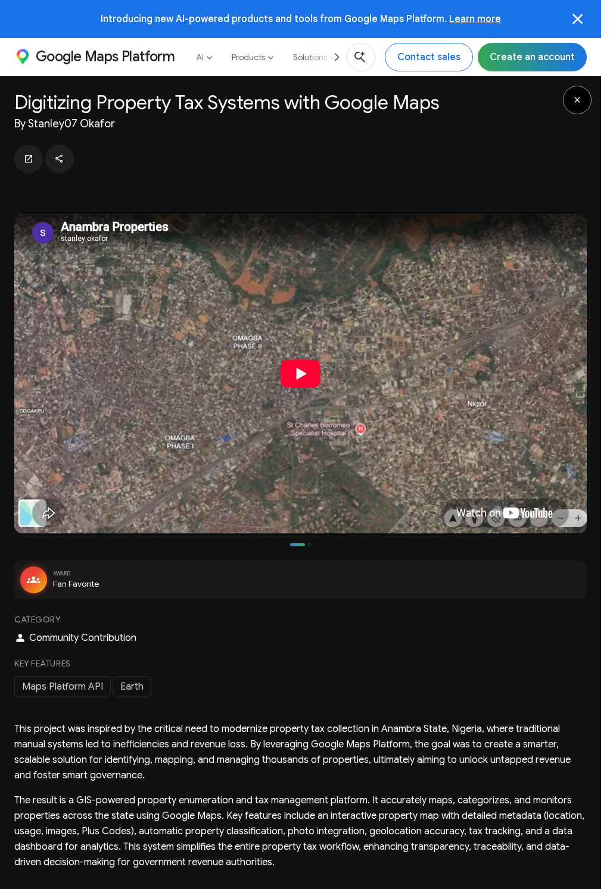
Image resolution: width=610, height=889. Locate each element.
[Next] (332, 57)
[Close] (578, 19)
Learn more (475, 18)
